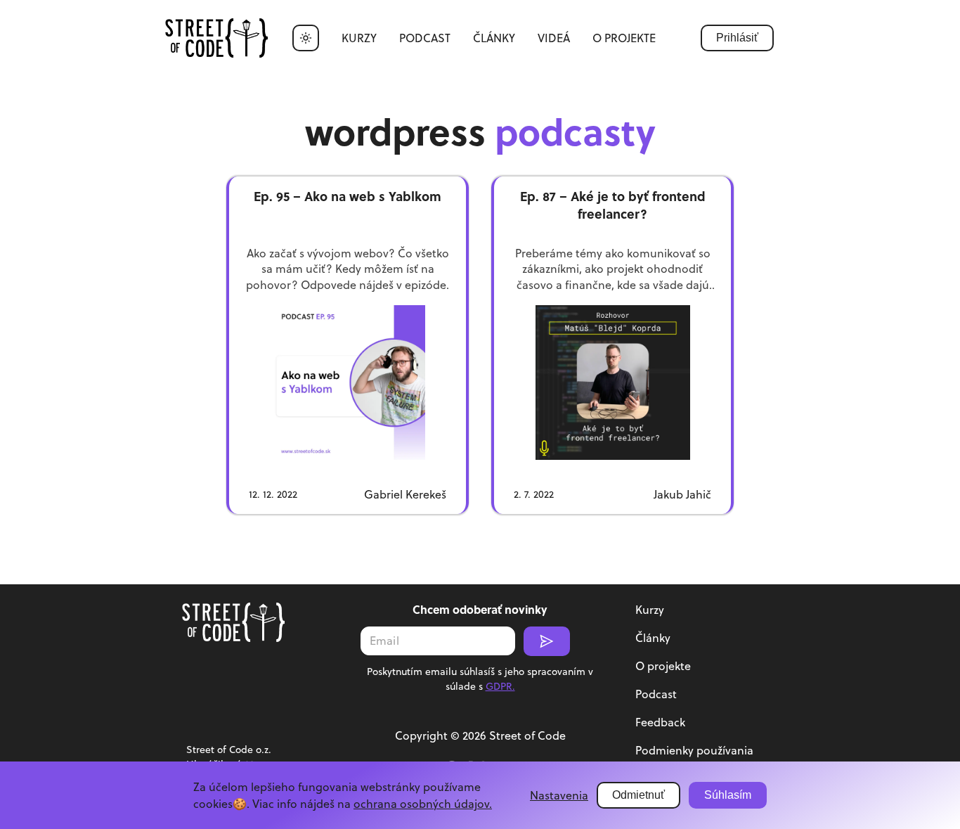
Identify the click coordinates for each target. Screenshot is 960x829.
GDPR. (500, 686)
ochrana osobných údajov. (422, 803)
